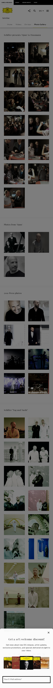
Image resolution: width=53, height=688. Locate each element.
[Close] (48, 632)
